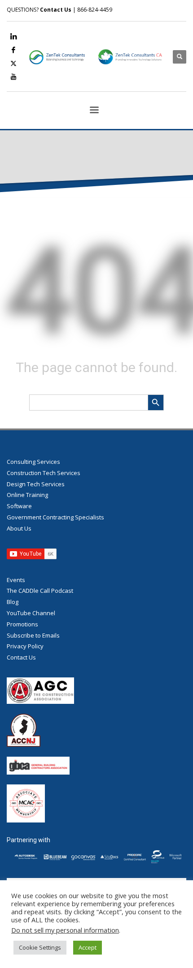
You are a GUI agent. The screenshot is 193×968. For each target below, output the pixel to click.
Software (19, 506)
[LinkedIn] (13, 36)
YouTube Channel (31, 613)
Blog (12, 602)
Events (16, 580)
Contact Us (55, 9)
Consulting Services (33, 462)
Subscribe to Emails (33, 635)
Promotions (22, 624)
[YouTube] (13, 76)
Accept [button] (87, 947)
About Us (19, 528)
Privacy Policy (25, 646)
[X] (13, 63)
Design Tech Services (36, 484)
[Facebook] (13, 49)
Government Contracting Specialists (55, 517)
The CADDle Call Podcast (40, 591)
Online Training (27, 495)
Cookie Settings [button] (40, 947)
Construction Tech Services (43, 473)
